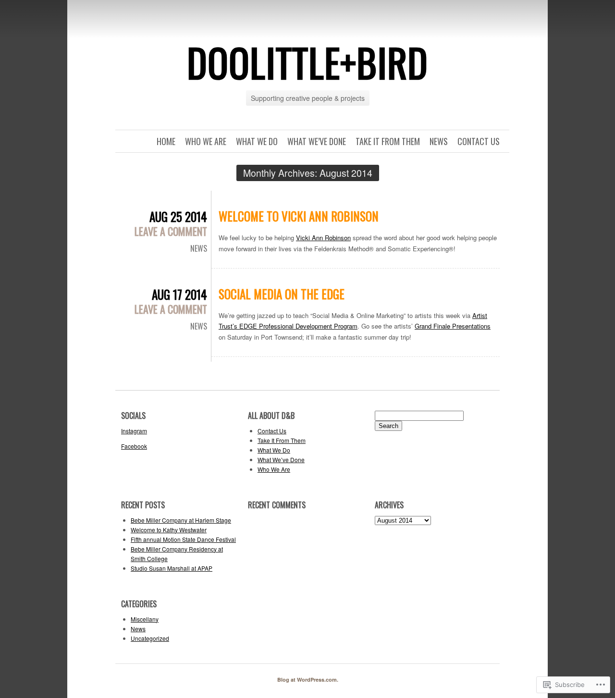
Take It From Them (388, 141)
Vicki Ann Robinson (323, 237)
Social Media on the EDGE (281, 294)
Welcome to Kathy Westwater (169, 530)
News (439, 141)
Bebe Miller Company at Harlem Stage (181, 520)
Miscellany (145, 619)
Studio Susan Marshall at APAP (171, 568)
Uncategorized (150, 638)
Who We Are (205, 141)
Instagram (134, 431)
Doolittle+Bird (307, 62)
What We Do (257, 141)
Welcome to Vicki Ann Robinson (299, 216)
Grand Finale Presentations (453, 326)
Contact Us (478, 141)
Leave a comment (171, 231)
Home (166, 141)
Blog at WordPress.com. (307, 679)
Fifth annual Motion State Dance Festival (183, 539)
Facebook (134, 446)
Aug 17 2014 (179, 294)
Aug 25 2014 (178, 216)
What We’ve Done (316, 141)
